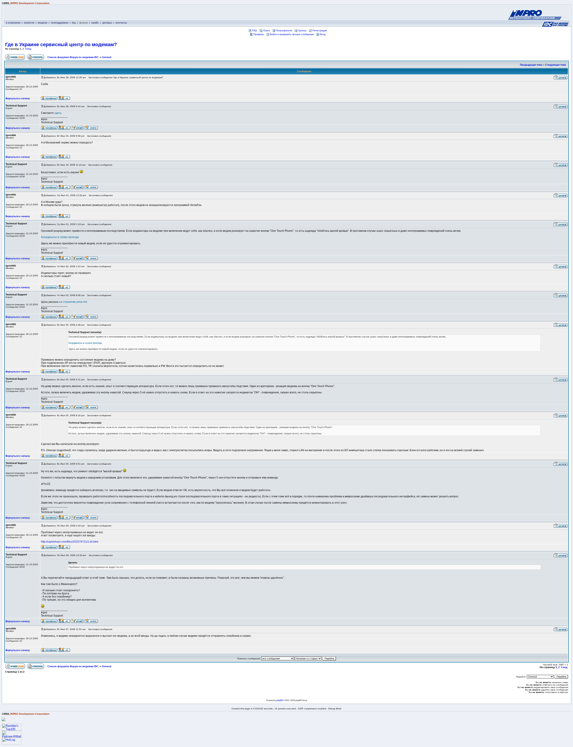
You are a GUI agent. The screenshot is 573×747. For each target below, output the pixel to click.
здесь (58, 113)
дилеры (107, 22)
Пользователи (284, 30)
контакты (121, 22)
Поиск (266, 30)
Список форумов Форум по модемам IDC (72, 57)
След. (28, 49)
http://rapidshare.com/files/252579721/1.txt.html (69, 541)
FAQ (254, 30)
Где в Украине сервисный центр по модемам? (61, 44)
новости (29, 22)
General (106, 57)
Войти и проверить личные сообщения (292, 34)
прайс (95, 22)
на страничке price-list (73, 301)
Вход (322, 34)
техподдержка (59, 22)
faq (74, 22)
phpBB (280, 700)
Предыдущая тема (531, 64)
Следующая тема (555, 64)
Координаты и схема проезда (60, 237)
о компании (13, 22)
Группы (302, 30)
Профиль (258, 34)
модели (42, 22)
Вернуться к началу (18, 98)
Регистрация (319, 30)
